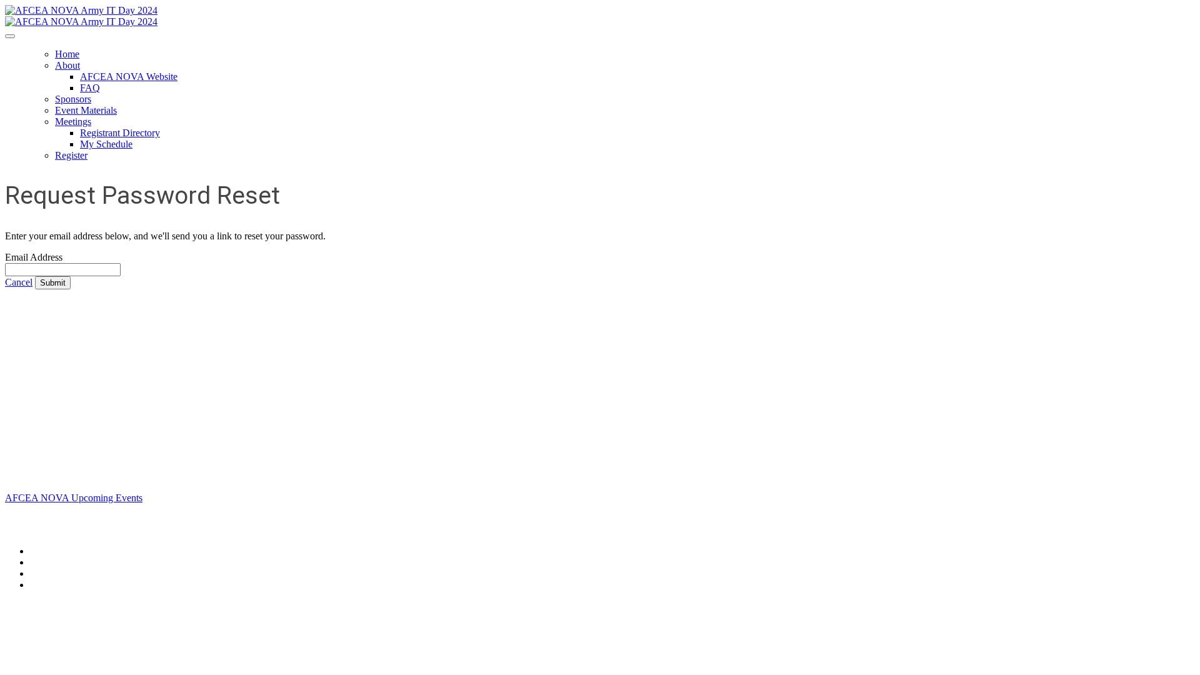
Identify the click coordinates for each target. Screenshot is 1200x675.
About (67, 65)
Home (67, 54)
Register (71, 155)
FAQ (90, 87)
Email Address (33, 257)
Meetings (73, 121)
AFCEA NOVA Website (129, 76)
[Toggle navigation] (10, 36)
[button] (18, 282)
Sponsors (73, 99)
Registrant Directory (120, 133)
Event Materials (86, 110)
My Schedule (106, 144)
